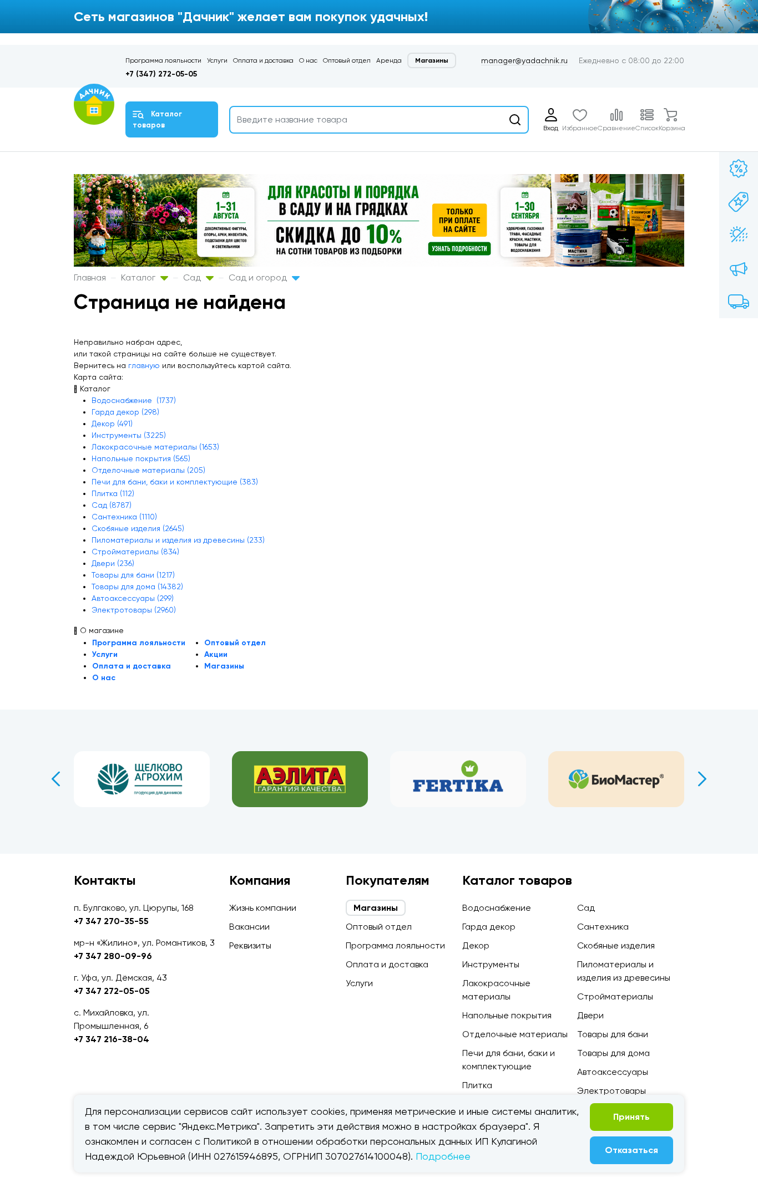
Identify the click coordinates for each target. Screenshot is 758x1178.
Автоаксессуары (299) (133, 598)
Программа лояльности (163, 60)
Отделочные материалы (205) (148, 470)
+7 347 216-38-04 (111, 1039)
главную (144, 365)
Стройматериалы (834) (135, 551)
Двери (590, 1015)
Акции (216, 654)
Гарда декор (489, 926)
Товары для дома (613, 1053)
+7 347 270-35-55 (111, 921)
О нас (308, 60)
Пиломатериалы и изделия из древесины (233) (178, 540)
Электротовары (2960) (134, 609)
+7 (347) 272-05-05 (161, 74)
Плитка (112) (113, 493)
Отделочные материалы (515, 1034)
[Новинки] (738, 201)
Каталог (139, 277)
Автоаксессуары (612, 1072)
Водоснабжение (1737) (134, 400)
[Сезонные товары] (738, 235)
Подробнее (443, 1156)
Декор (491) (112, 423)
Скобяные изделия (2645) (138, 528)
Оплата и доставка (263, 60)
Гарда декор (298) (125, 411)
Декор (475, 945)
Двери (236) (113, 563)
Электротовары (611, 1090)
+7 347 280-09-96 (113, 956)
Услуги (217, 60)
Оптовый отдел (347, 60)
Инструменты (490, 964)
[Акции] (738, 168)
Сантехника (603, 926)
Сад (193, 277)
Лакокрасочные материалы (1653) (155, 446)
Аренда (389, 60)
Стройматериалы (615, 996)
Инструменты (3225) (129, 435)
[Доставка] (738, 301)
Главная (90, 277)
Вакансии (249, 926)
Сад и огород (259, 277)
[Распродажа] (738, 268)
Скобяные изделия (616, 945)
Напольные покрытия (507, 1015)
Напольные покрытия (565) (141, 458)
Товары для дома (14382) (137, 586)
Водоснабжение (496, 907)
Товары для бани (612, 1034)
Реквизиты (250, 945)
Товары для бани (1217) (133, 574)
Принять (631, 1116)
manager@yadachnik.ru (524, 60)
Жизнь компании (262, 907)
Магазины (431, 60)
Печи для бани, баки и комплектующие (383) (175, 481)
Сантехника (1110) (124, 516)
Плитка (477, 1085)
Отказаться (631, 1150)
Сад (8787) (112, 505)
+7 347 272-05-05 (112, 991)
